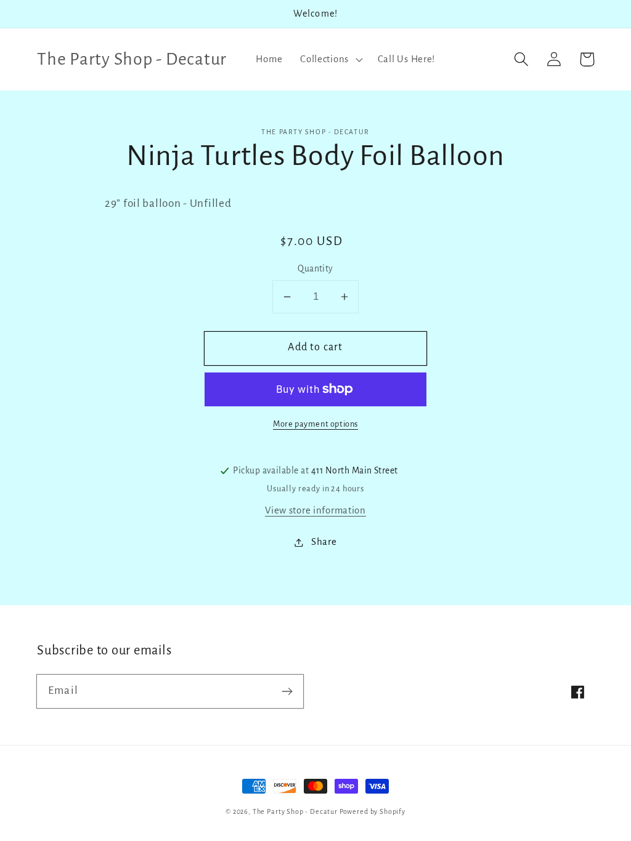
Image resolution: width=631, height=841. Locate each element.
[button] (330, 59)
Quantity (315, 268)
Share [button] (323, 542)
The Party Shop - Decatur (295, 811)
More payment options (315, 424)
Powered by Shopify (372, 811)
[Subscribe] (287, 691)
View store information (315, 510)
